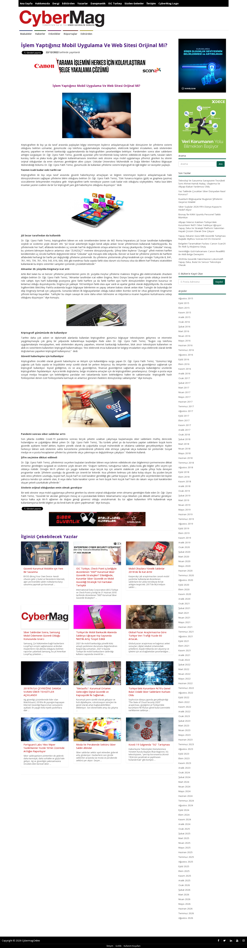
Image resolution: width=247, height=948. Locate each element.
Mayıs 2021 (184, 622)
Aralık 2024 (184, 824)
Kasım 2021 (184, 650)
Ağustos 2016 (185, 354)
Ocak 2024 (184, 772)
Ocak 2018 (184, 434)
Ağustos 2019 (185, 523)
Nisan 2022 (184, 673)
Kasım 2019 (184, 537)
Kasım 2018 (184, 481)
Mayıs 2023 (184, 734)
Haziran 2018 (185, 457)
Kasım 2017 (184, 425)
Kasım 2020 (184, 594)
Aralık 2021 (184, 655)
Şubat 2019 (184, 495)
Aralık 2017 (184, 429)
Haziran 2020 (185, 570)
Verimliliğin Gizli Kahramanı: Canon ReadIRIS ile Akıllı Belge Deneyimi (201, 253)
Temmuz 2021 (186, 631)
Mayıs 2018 (184, 453)
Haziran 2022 (185, 683)
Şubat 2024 (184, 777)
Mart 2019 (183, 500)
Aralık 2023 (184, 767)
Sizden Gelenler (134, 3)
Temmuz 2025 (186, 856)
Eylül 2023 (183, 753)
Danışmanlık (98, 3)
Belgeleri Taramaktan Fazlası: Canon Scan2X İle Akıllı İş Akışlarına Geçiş (202, 245)
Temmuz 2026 (186, 913)
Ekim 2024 (184, 814)
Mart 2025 (183, 838)
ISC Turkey (115, 3)
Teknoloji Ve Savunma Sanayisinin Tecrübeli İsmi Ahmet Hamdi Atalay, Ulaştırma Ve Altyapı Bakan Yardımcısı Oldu (201, 183)
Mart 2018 (183, 443)
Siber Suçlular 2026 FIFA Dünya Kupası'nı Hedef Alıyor (199, 208)
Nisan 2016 (184, 335)
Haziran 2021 (185, 626)
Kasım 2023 (184, 763)
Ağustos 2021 (185, 636)
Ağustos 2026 (185, 918)
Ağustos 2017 (185, 411)
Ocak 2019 (184, 490)
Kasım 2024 (184, 819)
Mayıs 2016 (184, 340)
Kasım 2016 (184, 368)
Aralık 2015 (184, 317)
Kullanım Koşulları (132, 945)
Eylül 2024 (183, 810)
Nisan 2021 (184, 617)
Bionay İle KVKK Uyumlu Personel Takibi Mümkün (199, 216)
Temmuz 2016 (186, 350)
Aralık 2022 (184, 711)
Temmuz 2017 (186, 406)
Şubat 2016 (184, 326)
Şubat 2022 (184, 664)
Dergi (55, 3)
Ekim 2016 (184, 364)
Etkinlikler (54, 33)
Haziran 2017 (185, 401)
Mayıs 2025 (184, 847)
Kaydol (219, 281)
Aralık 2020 (184, 598)
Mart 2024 (183, 781)
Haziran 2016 (185, 345)
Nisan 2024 (184, 786)
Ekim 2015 (184, 307)
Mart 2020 (183, 556)
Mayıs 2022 (184, 678)
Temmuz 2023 (186, 744)
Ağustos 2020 (185, 580)
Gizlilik (118, 945)
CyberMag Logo (168, 3)
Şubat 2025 (184, 833)
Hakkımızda (42, 3)
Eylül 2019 (183, 528)
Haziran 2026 (185, 908)
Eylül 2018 (183, 472)
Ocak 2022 (184, 659)
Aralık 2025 (184, 880)
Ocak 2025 (184, 828)
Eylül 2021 (183, 641)
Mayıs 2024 (184, 791)
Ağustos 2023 (185, 749)
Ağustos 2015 (185, 298)
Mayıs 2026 (184, 903)
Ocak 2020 (184, 547)
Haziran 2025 (185, 852)
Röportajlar (70, 33)
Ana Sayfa (26, 3)
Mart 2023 (183, 725)
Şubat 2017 (184, 382)
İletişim (151, 3)
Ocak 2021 (184, 603)
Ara (220, 163)
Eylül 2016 (183, 359)
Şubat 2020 (184, 551)
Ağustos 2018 (185, 467)
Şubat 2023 (184, 720)
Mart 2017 (183, 387)
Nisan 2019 (184, 504)
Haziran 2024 (185, 795)
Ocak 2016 (184, 321)
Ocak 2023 (184, 716)
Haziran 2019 (185, 514)
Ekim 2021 (184, 645)
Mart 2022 (183, 669)
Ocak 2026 (184, 885)
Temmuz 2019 (186, 519)
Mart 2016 (183, 331)
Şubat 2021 (184, 608)
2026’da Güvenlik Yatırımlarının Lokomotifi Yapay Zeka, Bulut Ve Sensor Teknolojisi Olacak (200, 262)
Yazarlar (82, 3)
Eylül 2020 (183, 584)
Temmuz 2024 (186, 800)
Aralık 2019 (184, 542)
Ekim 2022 (184, 702)
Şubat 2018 (184, 439)
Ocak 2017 (184, 378)
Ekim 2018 (184, 476)
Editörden (68, 3)
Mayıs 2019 (184, 509)
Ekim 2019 (184, 533)
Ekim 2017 (184, 420)
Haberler (40, 33)
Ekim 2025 (184, 871)
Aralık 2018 (184, 486)
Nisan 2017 (184, 392)
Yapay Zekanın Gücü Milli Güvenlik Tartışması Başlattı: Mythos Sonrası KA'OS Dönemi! (202, 237)
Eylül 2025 (183, 866)
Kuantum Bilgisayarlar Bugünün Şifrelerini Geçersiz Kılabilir (200, 200)
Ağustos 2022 (185, 692)
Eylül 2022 (183, 697)
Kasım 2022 (184, 706)
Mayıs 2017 (184, 396)
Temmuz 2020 (186, 575)
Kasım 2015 (184, 312)
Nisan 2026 (184, 899)
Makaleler (26, 33)
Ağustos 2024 (185, 805)
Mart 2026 (183, 894)
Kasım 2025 (184, 875)
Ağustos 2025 (185, 861)
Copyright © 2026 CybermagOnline (21, 940)
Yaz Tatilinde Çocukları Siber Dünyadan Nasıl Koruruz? (201, 193)
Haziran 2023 (185, 739)
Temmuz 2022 (186, 688)
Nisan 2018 (184, 448)
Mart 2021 (183, 612)
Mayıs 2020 (184, 565)
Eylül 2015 (183, 303)
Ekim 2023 (184, 758)
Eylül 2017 (183, 415)
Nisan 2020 (184, 561)
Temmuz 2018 (186, 462)
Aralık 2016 (184, 373)
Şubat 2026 (184, 889)
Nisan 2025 (184, 842)
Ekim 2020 (184, 589)
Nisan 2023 (184, 730)
